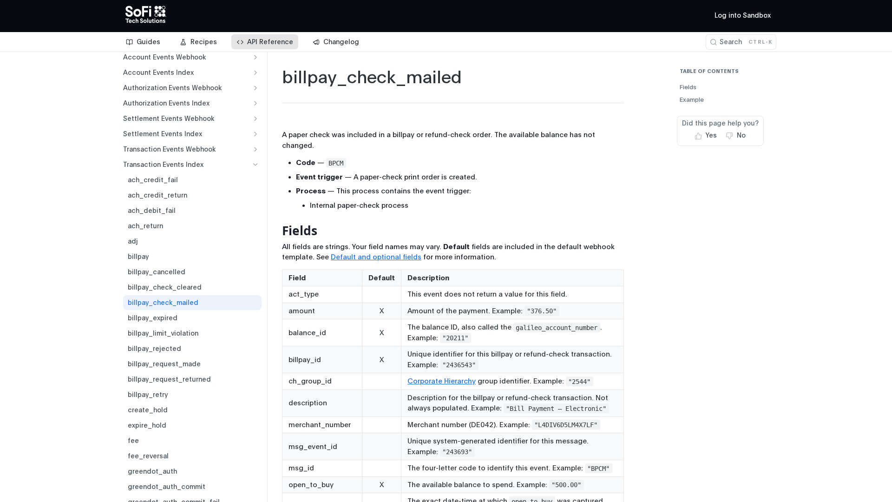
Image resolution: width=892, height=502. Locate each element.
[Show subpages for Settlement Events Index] (255, 134)
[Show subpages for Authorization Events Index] (255, 103)
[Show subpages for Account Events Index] (255, 72)
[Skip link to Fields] (276, 230)
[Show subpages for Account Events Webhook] (255, 57)
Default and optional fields (376, 257)
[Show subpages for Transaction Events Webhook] (255, 149)
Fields (688, 87)
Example (692, 99)
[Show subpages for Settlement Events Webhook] (255, 118)
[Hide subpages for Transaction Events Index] (255, 164)
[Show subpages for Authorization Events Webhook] (255, 88)
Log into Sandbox (743, 15)
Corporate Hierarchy (441, 381)
